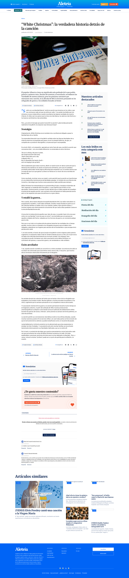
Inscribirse (26, 380)
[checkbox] (23, 377)
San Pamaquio (69, 6)
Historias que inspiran (30, 10)
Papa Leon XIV (101, 10)
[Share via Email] (73, 105)
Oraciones (17, 10)
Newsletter (64, 551)
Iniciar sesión (97, 4)
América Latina (117, 10)
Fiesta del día (87, 205)
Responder (23, 448)
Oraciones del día (89, 221)
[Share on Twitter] (71, 105)
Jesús (94, 510)
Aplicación (64, 553)
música (18, 483)
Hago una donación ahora (31, 402)
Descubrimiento (73, 10)
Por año (78, 551)
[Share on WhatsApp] (76, 105)
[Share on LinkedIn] (68, 105)
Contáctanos (78, 573)
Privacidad (84, 573)
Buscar (32, 4)
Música (23, 18)
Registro (103, 4)
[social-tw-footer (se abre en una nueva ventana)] (66, 568)
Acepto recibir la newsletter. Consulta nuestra (41, 377)
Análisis (40, 10)
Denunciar (29, 448)
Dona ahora (112, 4)
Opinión (47, 10)
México (109, 10)
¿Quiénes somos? (64, 573)
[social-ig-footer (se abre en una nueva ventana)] (68, 568)
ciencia (69, 483)
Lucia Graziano (38, 32)
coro (68, 508)
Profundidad (55, 10)
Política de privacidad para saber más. (50, 377)
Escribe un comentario (49, 435)
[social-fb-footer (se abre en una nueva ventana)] (63, 568)
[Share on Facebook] (65, 105)
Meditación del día (89, 210)
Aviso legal (71, 573)
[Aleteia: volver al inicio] (64, 3)
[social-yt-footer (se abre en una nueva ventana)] (60, 568)
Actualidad (92, 10)
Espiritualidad (64, 10)
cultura (94, 483)
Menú (9, 10)
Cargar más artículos (94, 136)
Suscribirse (103, 549)
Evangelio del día (89, 216)
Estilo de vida (83, 10)
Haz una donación (54, 573)
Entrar (53, 429)
